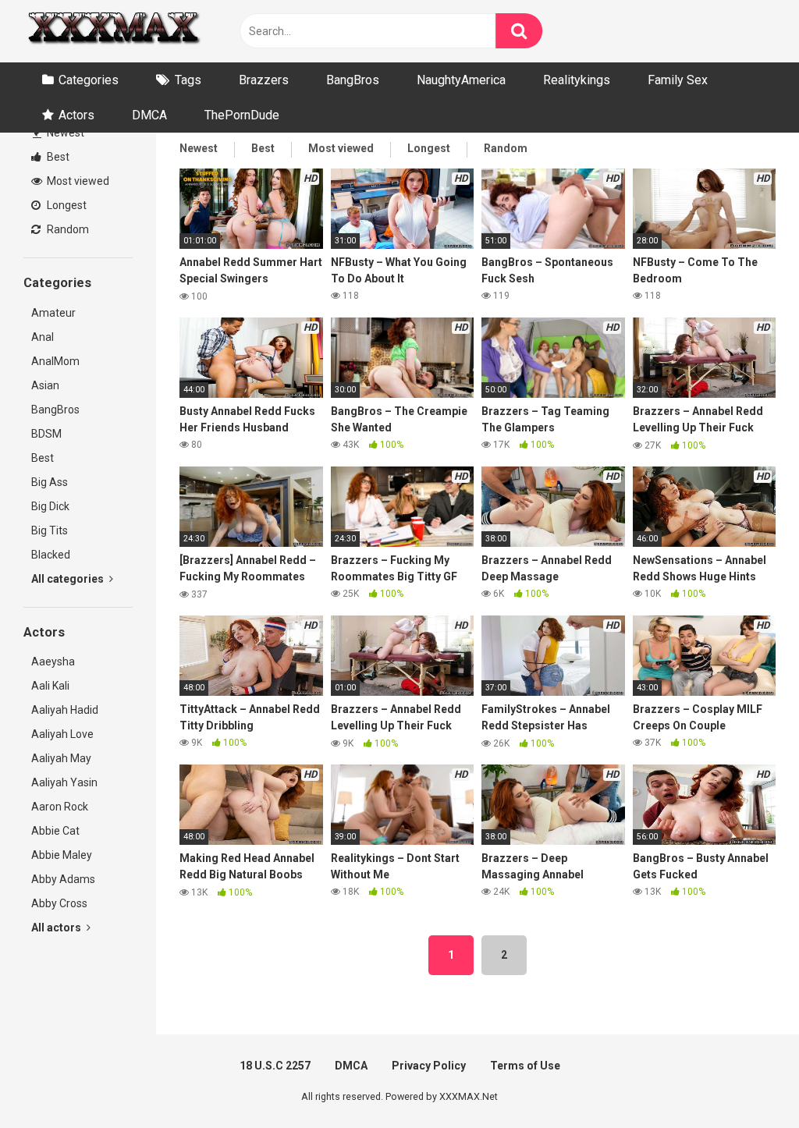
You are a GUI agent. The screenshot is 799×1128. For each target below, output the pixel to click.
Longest (65, 205)
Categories (89, 80)
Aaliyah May (61, 758)
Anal (42, 337)
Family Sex (678, 80)
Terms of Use (525, 1065)
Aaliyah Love (62, 734)
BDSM (46, 433)
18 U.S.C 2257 (275, 1065)
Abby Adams (63, 879)
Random (66, 229)
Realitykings (576, 80)
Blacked (50, 554)
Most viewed (76, 181)
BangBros (352, 80)
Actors (76, 115)
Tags (188, 80)
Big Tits (49, 530)
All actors (57, 927)
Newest (64, 132)
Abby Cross (59, 903)
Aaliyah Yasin (64, 782)
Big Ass (49, 482)
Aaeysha (53, 661)
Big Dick (50, 506)
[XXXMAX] (113, 31)
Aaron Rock (59, 806)
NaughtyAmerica (461, 80)
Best (56, 157)
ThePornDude (241, 115)
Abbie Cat (55, 831)
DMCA (149, 115)
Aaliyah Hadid (64, 710)
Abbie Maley (61, 855)
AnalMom (55, 361)
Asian (45, 385)
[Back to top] (747, 1081)
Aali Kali (50, 685)
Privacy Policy (429, 1065)
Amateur (53, 313)
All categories (68, 579)
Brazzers (264, 80)
